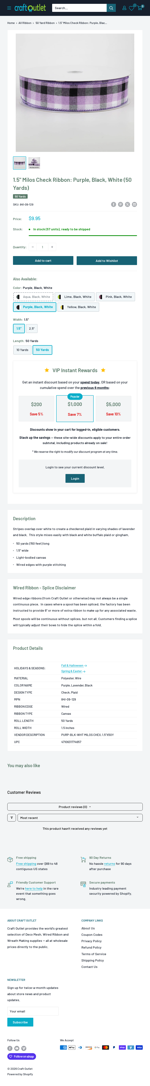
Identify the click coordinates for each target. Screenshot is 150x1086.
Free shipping (26, 863)
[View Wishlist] (132, 8)
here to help (34, 888)
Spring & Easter (71, 671)
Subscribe (20, 1022)
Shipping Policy (92, 960)
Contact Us (89, 967)
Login (75, 478)
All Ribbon (24, 22)
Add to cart (43, 260)
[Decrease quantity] (33, 247)
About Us (88, 928)
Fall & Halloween (72, 665)
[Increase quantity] (52, 247)
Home (11, 22)
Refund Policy (91, 947)
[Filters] (11, 818)
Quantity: (20, 247)
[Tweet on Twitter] (127, 204)
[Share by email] (134, 204)
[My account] (124, 8)
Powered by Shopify (20, 1074)
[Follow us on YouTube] (16, 1048)
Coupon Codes (91, 934)
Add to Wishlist (107, 261)
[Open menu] (9, 8)
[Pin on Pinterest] (120, 204)
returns (109, 863)
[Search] (111, 8)
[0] (139, 8)
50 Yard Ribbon (45, 22)
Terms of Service (93, 954)
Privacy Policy (91, 941)
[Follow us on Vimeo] (23, 1048)
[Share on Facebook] (113, 204)
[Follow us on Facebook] (9, 1048)
